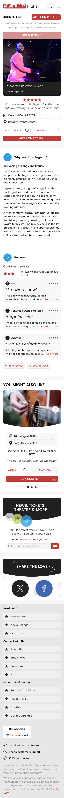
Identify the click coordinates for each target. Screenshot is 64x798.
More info (45, 470)
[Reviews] (32, 100)
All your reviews (38, 365)
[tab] (28, 486)
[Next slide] (55, 409)
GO (55, 546)
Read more (52, 299)
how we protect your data (35, 539)
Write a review (14, 365)
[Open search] (50, 6)
